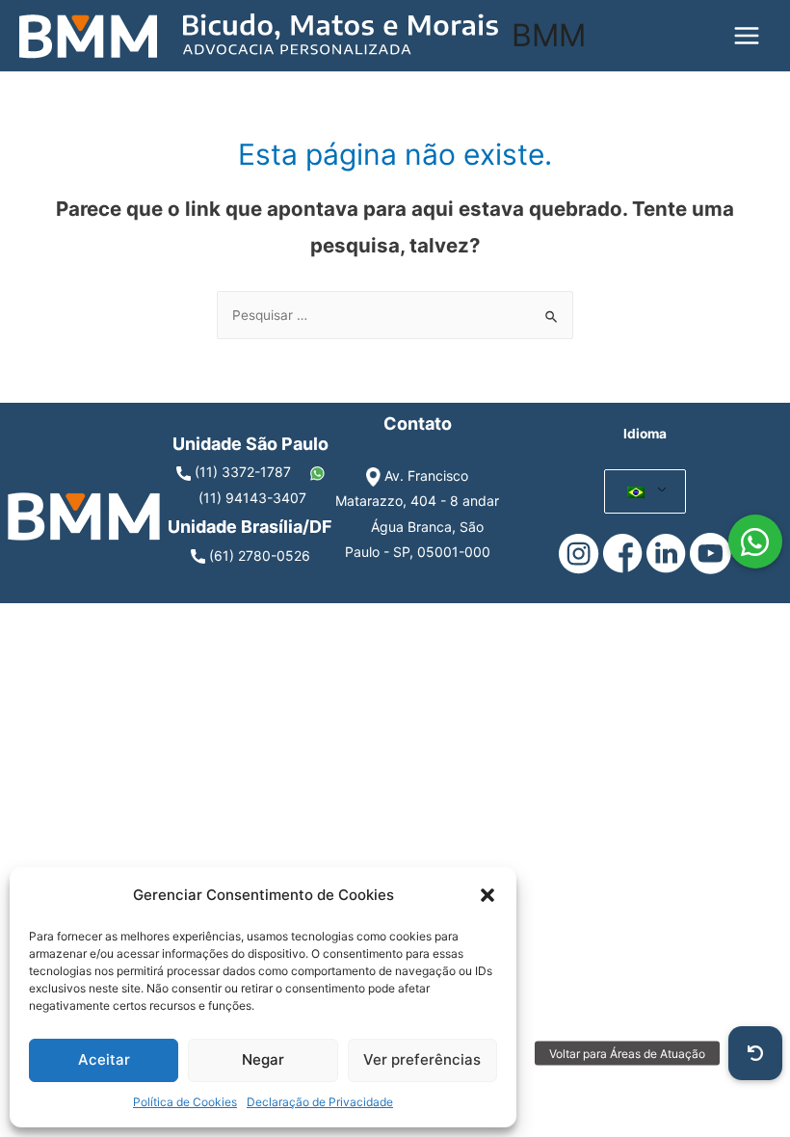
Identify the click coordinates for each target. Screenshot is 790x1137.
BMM (549, 35)
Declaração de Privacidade (320, 1102)
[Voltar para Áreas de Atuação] (755, 1053)
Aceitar (104, 1059)
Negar (263, 1059)
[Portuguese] (635, 491)
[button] (487, 895)
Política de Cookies (185, 1102)
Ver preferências (422, 1059)
